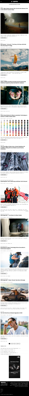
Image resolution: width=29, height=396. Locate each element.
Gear (5, 80)
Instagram (2, 390)
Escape (1, 180)
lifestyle (6, 210)
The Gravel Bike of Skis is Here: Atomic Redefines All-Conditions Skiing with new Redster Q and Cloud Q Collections (13, 148)
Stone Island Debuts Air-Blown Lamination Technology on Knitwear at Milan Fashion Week (14, 116)
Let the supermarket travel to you (7, 351)
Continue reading (3, 37)
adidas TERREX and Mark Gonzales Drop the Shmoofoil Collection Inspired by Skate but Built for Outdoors (13, 82)
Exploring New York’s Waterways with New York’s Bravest (14, 181)
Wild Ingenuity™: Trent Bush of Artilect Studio (11, 215)
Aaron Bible (10, 217)
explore (21, 209)
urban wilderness (20, 210)
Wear (12, 180)
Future (1, 7)
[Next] (19, 343)
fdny (23, 209)
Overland (9, 210)
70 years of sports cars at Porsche (7, 349)
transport (14, 210)
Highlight (9, 243)
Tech (11, 210)
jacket (3, 210)
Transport (10, 180)
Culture (2, 80)
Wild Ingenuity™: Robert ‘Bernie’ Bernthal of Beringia (13, 280)
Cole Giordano (11, 183)
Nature (7, 180)
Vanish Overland (25, 210)
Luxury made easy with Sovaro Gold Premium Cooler (9, 348)
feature (26, 209)
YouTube (1, 391)
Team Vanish (10, 118)
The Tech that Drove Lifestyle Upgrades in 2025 (11, 312)
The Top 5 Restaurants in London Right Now (8, 352)
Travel (17, 210)
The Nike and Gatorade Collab (6, 354)
